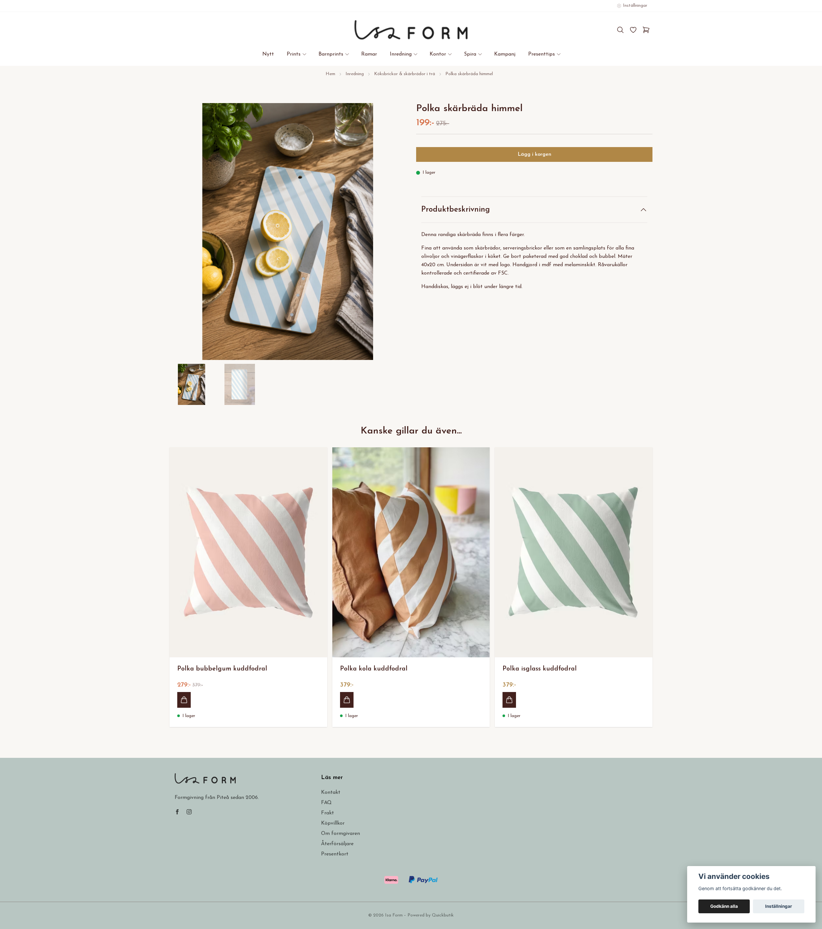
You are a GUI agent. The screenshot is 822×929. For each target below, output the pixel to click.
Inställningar (778, 906)
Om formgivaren (340, 833)
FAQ (326, 802)
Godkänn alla (724, 906)
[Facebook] (177, 811)
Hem (330, 74)
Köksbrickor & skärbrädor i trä (404, 74)
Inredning (354, 74)
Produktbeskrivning (455, 210)
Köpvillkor (333, 823)
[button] (395, 234)
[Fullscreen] (288, 231)
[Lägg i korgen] (184, 699)
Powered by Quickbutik (430, 915)
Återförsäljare (337, 843)
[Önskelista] (633, 29)
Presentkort (334, 854)
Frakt (327, 813)
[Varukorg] (646, 29)
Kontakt (330, 792)
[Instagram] (189, 811)
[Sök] (620, 29)
